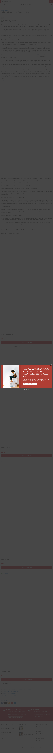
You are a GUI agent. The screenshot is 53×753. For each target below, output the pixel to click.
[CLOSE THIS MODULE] (51, 364)
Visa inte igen (26, 389)
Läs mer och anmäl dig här (30, 383)
